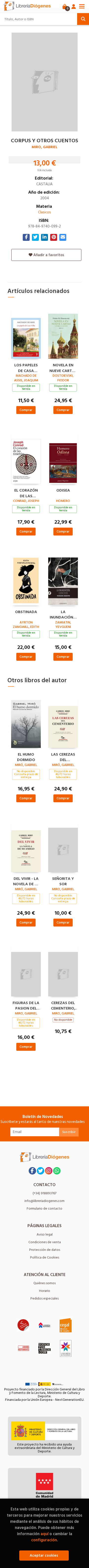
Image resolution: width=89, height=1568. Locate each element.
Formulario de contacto (44, 1208)
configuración (44, 1540)
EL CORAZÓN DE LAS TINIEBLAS (26, 492)
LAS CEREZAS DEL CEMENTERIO (63, 757)
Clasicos (44, 212)
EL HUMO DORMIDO (26, 757)
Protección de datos (44, 1250)
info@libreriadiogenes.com (44, 1201)
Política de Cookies (44, 1257)
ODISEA (63, 491)
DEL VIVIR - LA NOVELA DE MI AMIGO (26, 881)
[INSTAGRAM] (48, 1171)
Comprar (26, 410)
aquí (44, 1533)
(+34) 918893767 (44, 1193)
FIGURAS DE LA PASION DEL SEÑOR (26, 1005)
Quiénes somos (44, 1283)
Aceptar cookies (44, 1555)
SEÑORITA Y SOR (63, 881)
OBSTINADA (26, 612)
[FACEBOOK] (32, 1171)
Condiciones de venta (44, 1242)
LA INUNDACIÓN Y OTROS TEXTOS (63, 614)
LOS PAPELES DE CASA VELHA (26, 367)
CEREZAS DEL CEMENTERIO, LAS (63, 1005)
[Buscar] (83, 19)
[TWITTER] (40, 1171)
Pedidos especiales (44, 1298)
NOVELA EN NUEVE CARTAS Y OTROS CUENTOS (63, 367)
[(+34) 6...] (57, 1171)
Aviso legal (45, 1234)
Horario (44, 1291)
